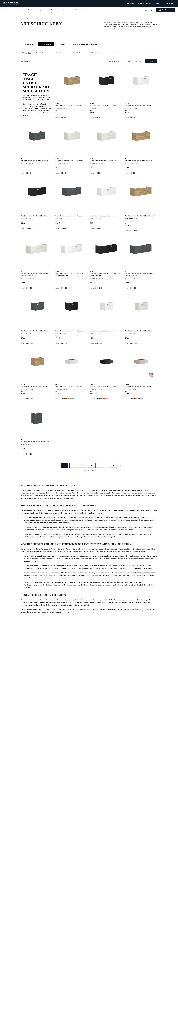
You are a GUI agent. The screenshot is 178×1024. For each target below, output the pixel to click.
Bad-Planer (66, 10)
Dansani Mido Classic (31, 582)
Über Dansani (130, 3)
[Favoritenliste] (151, 10)
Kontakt (158, 3)
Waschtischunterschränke (35, 18)
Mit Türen (62, 44)
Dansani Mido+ (29, 556)
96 (129, 61)
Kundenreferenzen (81, 10)
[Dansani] (11, 3)
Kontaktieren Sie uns (28, 609)
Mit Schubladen (46, 44)
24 (122, 61)
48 (126, 61)
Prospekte (54, 10)
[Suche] (146, 10)
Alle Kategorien (29, 44)
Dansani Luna (28, 566)
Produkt (151, 61)
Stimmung (138, 61)
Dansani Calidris (29, 573)
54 (113, 465)
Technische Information (145, 3)
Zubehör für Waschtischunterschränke (85, 44)
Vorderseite (24, 18)
